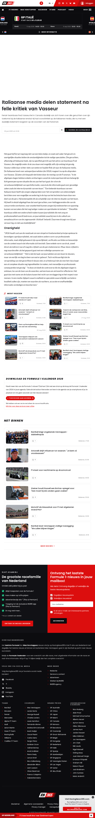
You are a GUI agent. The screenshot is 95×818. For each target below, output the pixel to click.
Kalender (42, 10)
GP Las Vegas (55, 765)
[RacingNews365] (8, 3)
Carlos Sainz (32, 738)
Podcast (62, 10)
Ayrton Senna (78, 723)
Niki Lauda (77, 746)
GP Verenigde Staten (58, 761)
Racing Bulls (9, 735)
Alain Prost (77, 713)
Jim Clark (76, 743)
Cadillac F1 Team (11, 741)
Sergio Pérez (32, 741)
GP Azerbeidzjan (56, 754)
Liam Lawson (32, 768)
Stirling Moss (78, 753)
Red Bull (7, 708)
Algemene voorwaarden (33, 804)
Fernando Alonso (34, 724)
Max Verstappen (28, 10)
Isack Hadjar (32, 731)
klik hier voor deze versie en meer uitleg (20, 406)
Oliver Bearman (33, 771)
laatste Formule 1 (13, 645)
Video (71, 10)
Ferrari (17, 154)
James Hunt (78, 730)
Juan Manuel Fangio (81, 756)
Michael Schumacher (81, 716)
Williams (7, 738)
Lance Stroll (31, 758)
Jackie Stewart (79, 733)
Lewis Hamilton (33, 721)
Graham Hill (77, 763)
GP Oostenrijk (55, 731)
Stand (52, 10)
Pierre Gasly (32, 754)
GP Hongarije (55, 741)
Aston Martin (9, 728)
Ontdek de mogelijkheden (17, 623)
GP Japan (54, 714)
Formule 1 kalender (17, 655)
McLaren (7, 711)
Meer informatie (49, 32)
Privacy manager (39, 807)
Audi (6, 724)
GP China (53, 711)
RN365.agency (55, 684)
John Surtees (78, 773)
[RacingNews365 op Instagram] (59, 3)
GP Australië (55, 708)
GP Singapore (55, 758)
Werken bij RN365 (57, 681)
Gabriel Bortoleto (34, 778)
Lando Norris (32, 711)
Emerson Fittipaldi (80, 760)
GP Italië (53, 748)
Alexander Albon (33, 765)
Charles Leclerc (33, 718)
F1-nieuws (13, 10)
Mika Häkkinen (78, 736)
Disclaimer (15, 804)
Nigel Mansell (78, 749)
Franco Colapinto (34, 775)
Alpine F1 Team (10, 721)
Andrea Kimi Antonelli (35, 728)
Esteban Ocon (33, 744)
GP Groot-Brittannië (58, 735)
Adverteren (54, 678)
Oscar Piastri (32, 735)
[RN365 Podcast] (41, 3)
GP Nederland (55, 744)
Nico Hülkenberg (33, 761)
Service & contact (57, 674)
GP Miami (54, 718)
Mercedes (8, 718)
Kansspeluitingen (56, 807)
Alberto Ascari (78, 719)
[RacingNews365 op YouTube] (74, 3)
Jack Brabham (78, 770)
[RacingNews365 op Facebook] (63, 3)
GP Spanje (54, 751)
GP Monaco (54, 724)
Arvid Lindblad (32, 751)
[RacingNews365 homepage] (3, 9)
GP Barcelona (55, 728)
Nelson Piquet (78, 766)
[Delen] (62, 130)
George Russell (33, 714)
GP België (53, 738)
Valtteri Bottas (33, 748)
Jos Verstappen (79, 740)
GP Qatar (53, 768)
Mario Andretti (78, 776)
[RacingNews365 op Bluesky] (70, 3)
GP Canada (54, 721)
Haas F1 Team (9, 731)
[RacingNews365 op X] (67, 3)
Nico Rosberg (78, 709)
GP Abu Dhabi (55, 771)
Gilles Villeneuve (79, 726)
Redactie (53, 671)
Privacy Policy (53, 804)
